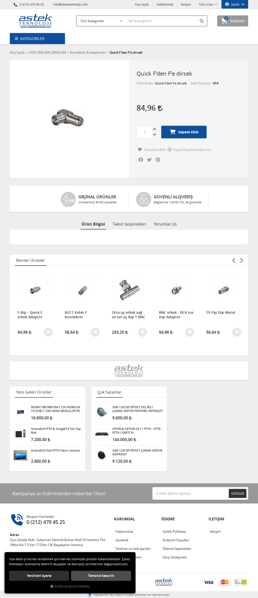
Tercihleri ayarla (39, 576)
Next (241, 260)
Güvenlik (121, 540)
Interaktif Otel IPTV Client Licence (55, 451)
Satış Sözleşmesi (175, 557)
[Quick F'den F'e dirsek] (67, 118)
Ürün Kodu (145, 83)
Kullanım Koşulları (176, 540)
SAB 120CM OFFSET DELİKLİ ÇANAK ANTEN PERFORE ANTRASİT (137, 409)
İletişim (186, 4)
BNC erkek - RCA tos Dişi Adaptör (176, 314)
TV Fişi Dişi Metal (220, 312)
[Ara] (202, 20)
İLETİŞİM (216, 519)
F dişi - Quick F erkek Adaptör (30, 314)
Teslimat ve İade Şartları (133, 548)
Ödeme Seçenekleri (177, 548)
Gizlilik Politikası (174, 531)
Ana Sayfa (142, 4)
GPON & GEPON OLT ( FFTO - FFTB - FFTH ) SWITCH (137, 430)
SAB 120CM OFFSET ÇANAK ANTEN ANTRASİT (137, 452)
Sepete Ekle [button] (188, 132)
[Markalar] (129, 370)
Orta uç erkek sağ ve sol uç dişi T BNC (128, 314)
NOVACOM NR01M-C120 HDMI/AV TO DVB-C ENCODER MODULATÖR (55, 409)
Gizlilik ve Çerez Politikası (72, 586)
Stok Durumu (200, 83)
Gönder (237, 493)
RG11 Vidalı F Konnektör (76, 314)
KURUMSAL (124, 519)
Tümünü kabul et (101, 576)
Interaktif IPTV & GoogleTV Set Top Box (56, 430)
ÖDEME (168, 519)
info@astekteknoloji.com (70, 4)
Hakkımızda (165, 4)
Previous (234, 260)
